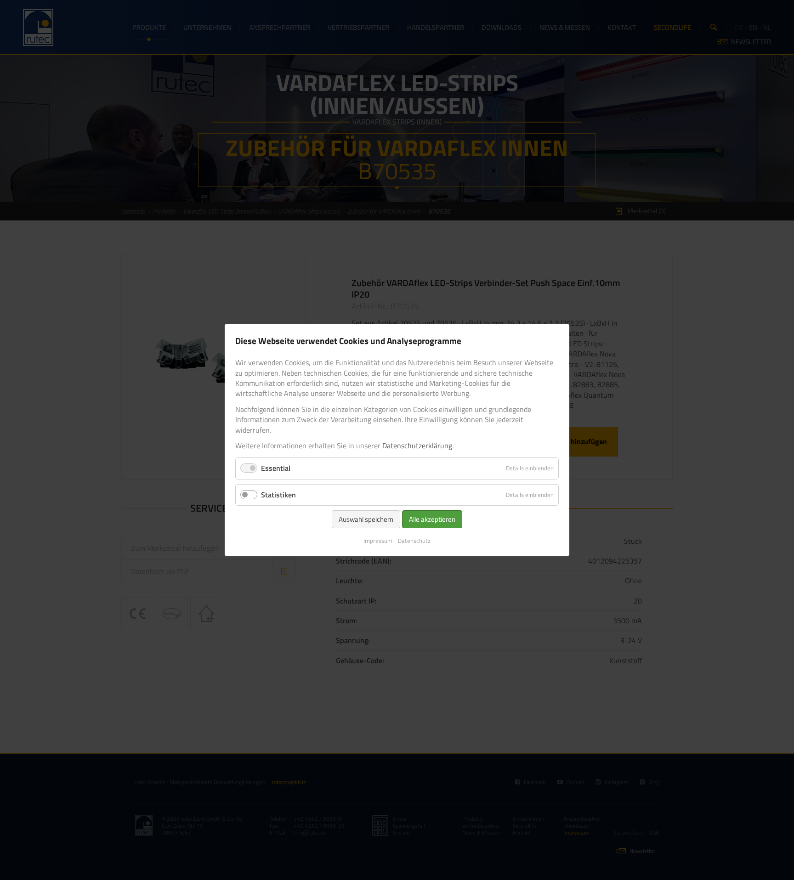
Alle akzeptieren (432, 519)
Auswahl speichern (366, 519)
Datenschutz (414, 540)
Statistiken (278, 494)
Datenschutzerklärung (417, 445)
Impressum (377, 540)
